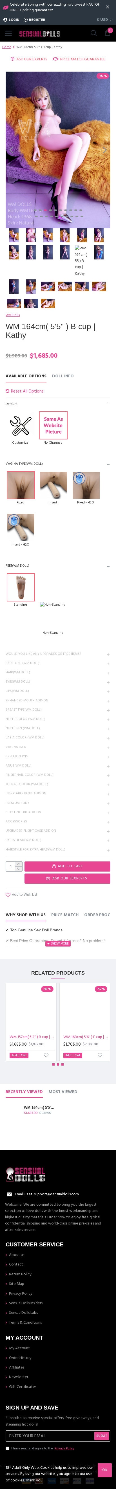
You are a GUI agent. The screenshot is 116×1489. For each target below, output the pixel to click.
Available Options (26, 376)
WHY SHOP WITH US (26, 915)
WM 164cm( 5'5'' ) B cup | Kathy (39, 1107)
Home (6, 47)
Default (11, 404)
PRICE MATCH (65, 915)
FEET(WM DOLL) (17, 565)
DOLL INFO (63, 376)
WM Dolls (13, 315)
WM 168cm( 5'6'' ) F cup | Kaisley (86, 1036)
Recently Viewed (24, 1092)
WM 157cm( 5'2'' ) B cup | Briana (32, 1036)
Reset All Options (27, 391)
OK (105, 1469)
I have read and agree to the (42, 1448)
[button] (11, 150)
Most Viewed (62, 1092)
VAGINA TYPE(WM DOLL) (24, 463)
